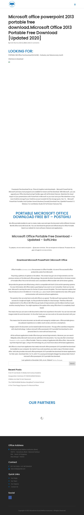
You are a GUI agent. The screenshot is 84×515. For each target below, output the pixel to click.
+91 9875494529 (26, 466)
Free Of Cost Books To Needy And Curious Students (24, 373)
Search (72, 363)
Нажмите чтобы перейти (18, 340)
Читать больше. (57, 360)
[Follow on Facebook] (10, 497)
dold (29, 43)
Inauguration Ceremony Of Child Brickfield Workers (24, 376)
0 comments (35, 43)
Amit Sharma (14, 43)
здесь (41, 292)
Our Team (14, 481)
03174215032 (15, 466)
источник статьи (26, 269)
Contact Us (14, 487)
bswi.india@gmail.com (18, 469)
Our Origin (14, 478)
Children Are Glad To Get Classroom (19, 379)
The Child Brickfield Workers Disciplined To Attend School (26, 382)
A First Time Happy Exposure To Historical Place (23, 385)
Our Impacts (15, 484)
